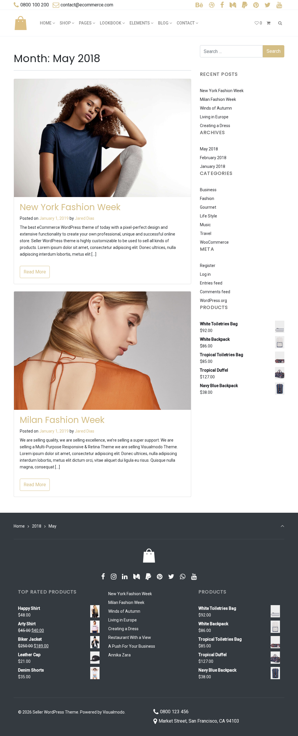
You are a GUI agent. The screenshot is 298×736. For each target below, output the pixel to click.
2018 (36, 526)
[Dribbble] (212, 5)
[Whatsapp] (183, 576)
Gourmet (208, 207)
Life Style (208, 216)
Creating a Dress (215, 125)
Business (208, 189)
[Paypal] (245, 5)
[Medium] (233, 5)
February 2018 (213, 157)
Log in (205, 274)
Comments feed (215, 291)
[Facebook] (222, 5)
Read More (35, 272)
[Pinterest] (256, 5)
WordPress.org (213, 300)
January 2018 (212, 166)
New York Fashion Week (70, 207)
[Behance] (199, 5)
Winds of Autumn (216, 108)
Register (207, 265)
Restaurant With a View (129, 637)
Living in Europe (214, 117)
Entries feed (211, 283)
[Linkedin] (125, 576)
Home (19, 526)
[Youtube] (279, 5)
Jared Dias (84, 218)
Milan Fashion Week (62, 420)
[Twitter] (267, 5)
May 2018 (209, 149)
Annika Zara (119, 655)
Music (205, 224)
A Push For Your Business (131, 646)
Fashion (207, 198)
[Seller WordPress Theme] (21, 23)
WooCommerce (214, 242)
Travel (205, 233)
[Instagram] (113, 576)
